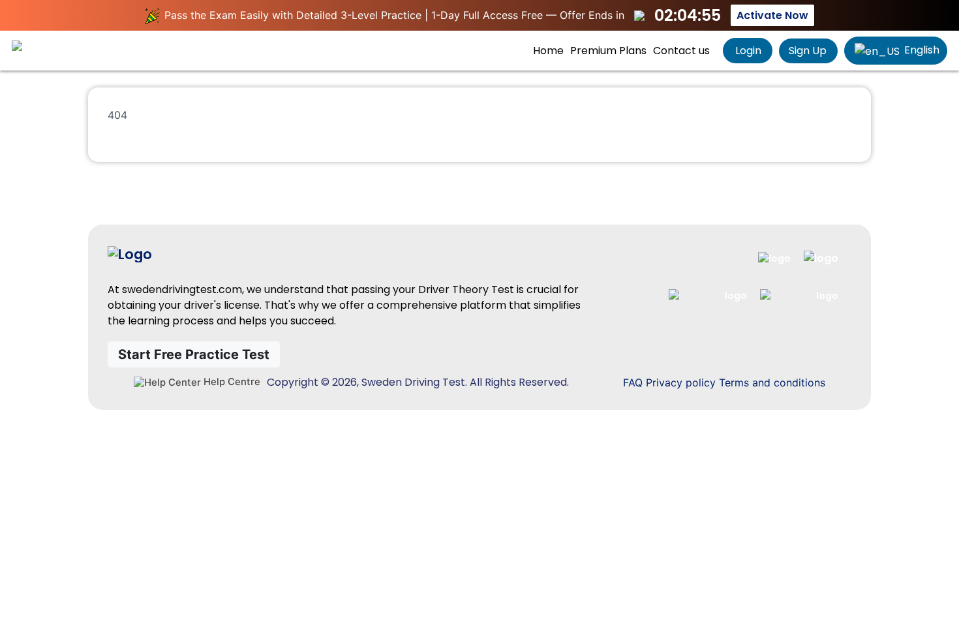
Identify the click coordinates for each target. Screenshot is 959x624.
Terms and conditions (772, 382)
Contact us (681, 50)
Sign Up (808, 50)
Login (747, 50)
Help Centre (230, 382)
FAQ (633, 382)
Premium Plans (608, 50)
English (920, 49)
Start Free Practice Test (193, 354)
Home (548, 50)
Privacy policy (681, 382)
